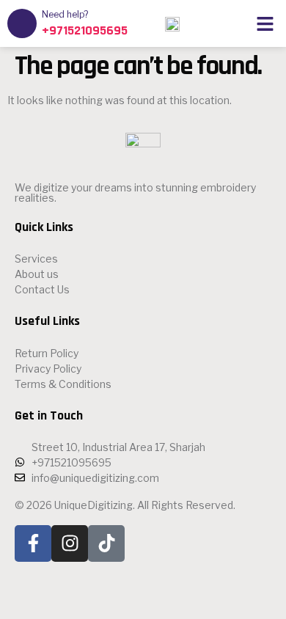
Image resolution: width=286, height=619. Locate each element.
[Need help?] (22, 23)
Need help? (65, 14)
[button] (265, 23)
